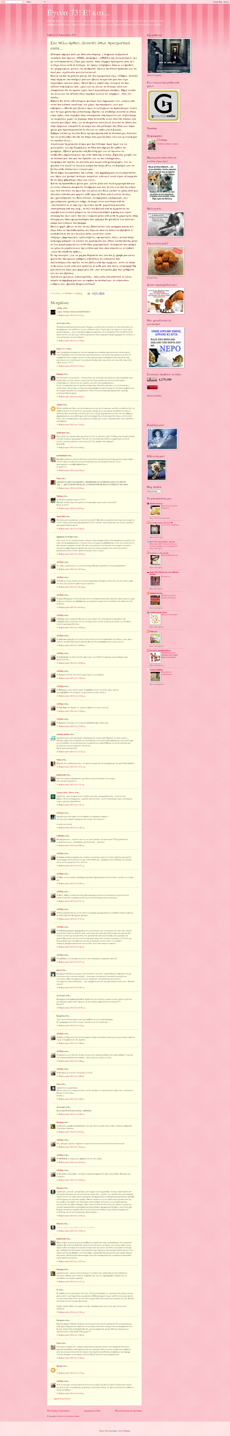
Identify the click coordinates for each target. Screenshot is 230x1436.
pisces (59, 970)
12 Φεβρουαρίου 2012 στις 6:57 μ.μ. (71, 1131)
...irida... (60, 308)
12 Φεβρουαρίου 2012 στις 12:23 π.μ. (71, 751)
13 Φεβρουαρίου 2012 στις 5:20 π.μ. (71, 1312)
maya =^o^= (61, 348)
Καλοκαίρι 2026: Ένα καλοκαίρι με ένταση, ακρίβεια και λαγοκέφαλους (164, 545)
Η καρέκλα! (165, 576)
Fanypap (60, 1122)
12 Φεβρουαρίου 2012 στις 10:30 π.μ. (71, 1007)
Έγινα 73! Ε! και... (78, 12)
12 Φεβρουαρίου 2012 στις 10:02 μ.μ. (71, 1180)
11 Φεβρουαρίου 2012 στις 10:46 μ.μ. (71, 627)
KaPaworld (61, 775)
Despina (60, 374)
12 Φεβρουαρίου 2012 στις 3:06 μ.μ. (71, 1043)
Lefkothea (61, 835)
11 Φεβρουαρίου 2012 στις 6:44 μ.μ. (71, 396)
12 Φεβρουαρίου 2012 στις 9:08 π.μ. (71, 845)
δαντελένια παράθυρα (170, 525)
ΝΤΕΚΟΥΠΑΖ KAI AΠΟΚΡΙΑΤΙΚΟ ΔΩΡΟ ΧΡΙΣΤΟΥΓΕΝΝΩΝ (169, 655)
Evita (59, 1343)
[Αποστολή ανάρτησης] (88, 293)
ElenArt (60, 1188)
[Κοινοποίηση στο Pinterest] (103, 293)
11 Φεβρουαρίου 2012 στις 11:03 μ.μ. (71, 696)
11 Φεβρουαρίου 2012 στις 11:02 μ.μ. (71, 678)
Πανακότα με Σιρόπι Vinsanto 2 (169, 506)
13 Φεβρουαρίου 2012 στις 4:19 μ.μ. (71, 1393)
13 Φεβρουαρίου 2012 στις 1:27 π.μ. (71, 1281)
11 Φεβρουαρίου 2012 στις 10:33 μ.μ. (71, 569)
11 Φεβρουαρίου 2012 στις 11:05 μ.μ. (71, 726)
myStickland (62, 455)
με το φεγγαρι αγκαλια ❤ (161, 522)
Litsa (59, 1084)
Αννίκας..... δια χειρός (159, 553)
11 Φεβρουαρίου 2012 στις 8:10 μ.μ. (71, 447)
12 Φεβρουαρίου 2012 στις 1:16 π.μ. (71, 804)
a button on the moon (158, 612)
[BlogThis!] (95, 293)
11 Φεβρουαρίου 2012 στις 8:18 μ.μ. (71, 470)
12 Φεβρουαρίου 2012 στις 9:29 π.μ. (71, 883)
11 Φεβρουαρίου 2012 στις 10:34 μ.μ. (71, 587)
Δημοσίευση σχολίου (62, 1398)
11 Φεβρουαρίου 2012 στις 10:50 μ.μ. (71, 663)
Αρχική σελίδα (92, 1410)
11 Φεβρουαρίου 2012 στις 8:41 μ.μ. (71, 508)
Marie (59, 759)
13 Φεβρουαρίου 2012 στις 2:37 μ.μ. (71, 1373)
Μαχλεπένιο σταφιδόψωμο (166, 673)
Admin (59, 404)
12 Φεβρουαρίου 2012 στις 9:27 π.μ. (71, 865)
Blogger (127, 1430)
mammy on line (63, 734)
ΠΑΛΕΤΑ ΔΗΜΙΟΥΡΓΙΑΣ (160, 650)
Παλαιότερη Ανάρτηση (128, 1410)
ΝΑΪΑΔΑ (60, 813)
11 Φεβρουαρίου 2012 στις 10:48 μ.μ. (71, 645)
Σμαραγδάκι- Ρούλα (65, 792)
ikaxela (59, 1366)
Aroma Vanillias (156, 669)
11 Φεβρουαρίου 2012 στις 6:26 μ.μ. (71, 340)
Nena (59, 478)
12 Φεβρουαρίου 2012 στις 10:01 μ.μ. (71, 1147)
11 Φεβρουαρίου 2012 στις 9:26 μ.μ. (71, 528)
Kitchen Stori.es (156, 503)
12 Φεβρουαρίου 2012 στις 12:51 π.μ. (71, 766)
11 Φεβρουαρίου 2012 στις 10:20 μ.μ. (71, 554)
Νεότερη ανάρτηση (58, 1410)
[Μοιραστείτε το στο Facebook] (100, 293)
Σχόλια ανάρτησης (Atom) (68, 1416)
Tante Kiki (61, 516)
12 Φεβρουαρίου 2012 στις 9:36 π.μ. (71, 947)
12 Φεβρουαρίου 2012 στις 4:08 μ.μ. (71, 1114)
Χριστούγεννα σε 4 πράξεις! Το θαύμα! (168, 596)
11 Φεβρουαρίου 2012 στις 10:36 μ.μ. (71, 607)
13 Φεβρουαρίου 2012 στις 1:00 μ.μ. (71, 1335)
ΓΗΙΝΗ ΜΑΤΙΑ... (157, 593)
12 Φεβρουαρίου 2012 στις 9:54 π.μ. (71, 987)
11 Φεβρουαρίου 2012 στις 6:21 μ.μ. (71, 315)
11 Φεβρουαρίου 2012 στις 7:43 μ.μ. (71, 424)
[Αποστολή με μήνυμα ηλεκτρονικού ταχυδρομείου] (93, 293)
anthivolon (61, 432)
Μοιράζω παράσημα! (169, 614)
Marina (60, 496)
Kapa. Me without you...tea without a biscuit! (164, 573)
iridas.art (153, 631)
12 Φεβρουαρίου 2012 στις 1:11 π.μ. (71, 784)
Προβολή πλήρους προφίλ (167, 143)
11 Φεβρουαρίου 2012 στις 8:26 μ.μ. (71, 488)
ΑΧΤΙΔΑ (60, 562)
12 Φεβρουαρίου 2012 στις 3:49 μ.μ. (71, 1099)
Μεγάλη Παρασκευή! (169, 555)
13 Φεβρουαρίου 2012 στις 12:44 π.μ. (71, 1215)
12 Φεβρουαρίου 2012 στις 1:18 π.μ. (71, 827)
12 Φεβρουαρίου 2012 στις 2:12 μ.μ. (71, 1025)
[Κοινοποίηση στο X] (98, 293)
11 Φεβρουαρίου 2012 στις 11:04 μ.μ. (71, 711)
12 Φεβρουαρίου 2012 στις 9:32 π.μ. (71, 919)
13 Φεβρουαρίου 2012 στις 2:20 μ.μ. (71, 1358)
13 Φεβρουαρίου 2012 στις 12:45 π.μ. (71, 1261)
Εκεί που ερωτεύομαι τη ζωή (162, 541)
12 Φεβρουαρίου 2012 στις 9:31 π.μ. (71, 901)
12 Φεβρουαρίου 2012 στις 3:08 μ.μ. (71, 1061)
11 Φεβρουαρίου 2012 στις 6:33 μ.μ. (71, 366)
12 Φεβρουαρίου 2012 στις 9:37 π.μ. (71, 962)
